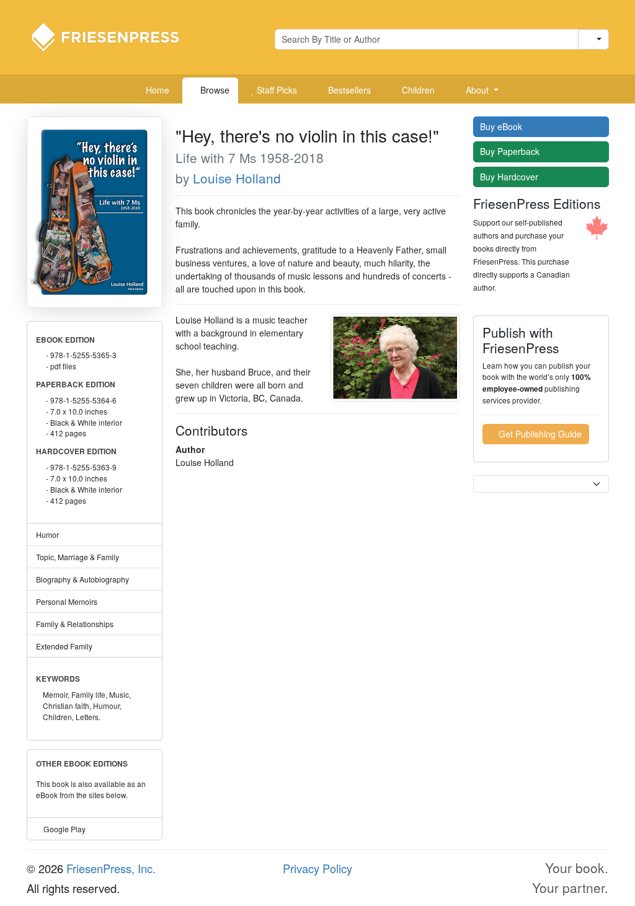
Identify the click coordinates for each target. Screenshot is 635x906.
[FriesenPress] (113, 36)
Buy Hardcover (510, 176)
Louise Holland (237, 178)
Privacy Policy (317, 868)
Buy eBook (502, 126)
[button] (477, 90)
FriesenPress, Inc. (111, 868)
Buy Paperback (511, 151)
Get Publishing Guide (539, 434)
